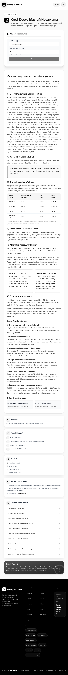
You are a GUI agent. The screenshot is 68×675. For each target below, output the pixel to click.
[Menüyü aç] (63, 4)
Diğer (28, 620)
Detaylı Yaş (42, 645)
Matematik (30, 593)
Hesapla (34, 59)
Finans (42, 593)
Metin (28, 609)
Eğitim (41, 604)
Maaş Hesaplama (30, 640)
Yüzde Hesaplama (31, 630)
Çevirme (29, 604)
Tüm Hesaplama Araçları (32, 655)
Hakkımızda (62, 670)
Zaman (29, 598)
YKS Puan (29, 650)
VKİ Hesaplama (42, 635)
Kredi (41, 609)
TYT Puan (37, 650)
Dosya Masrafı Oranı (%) (16, 48)
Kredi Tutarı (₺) (13, 41)
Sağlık (42, 598)
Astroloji (29, 614)
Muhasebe (43, 614)
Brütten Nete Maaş (31, 645)
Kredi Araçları (12, 14)
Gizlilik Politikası (22, 493)
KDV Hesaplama (30, 635)
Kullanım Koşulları (51, 670)
